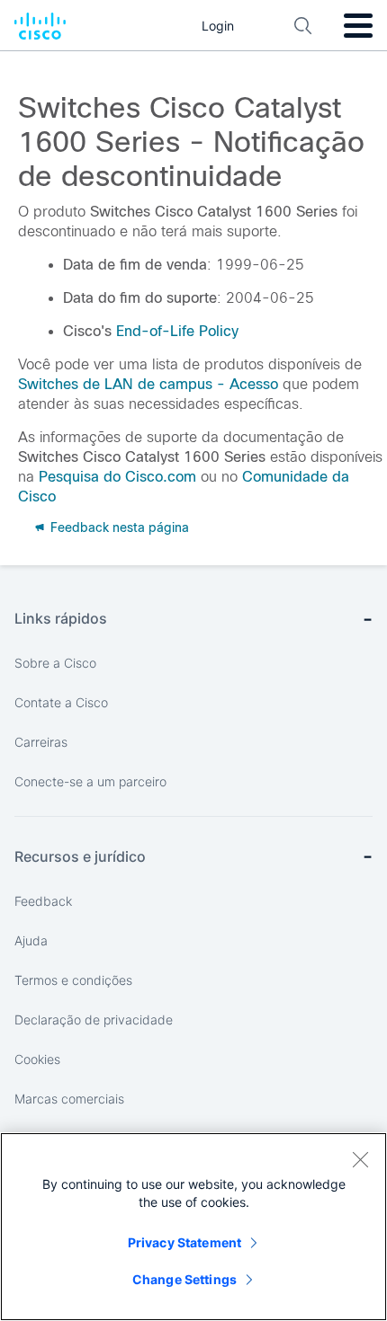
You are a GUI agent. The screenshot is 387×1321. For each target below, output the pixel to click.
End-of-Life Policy (177, 331)
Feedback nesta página (118, 527)
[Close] (360, 1159)
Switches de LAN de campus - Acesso (148, 384)
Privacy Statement (184, 1242)
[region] (193, 1226)
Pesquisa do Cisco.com (117, 476)
